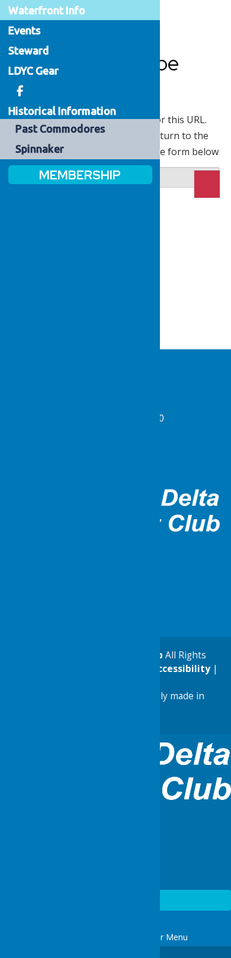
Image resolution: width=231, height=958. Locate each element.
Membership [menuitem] (80, 174)
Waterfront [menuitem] (46, 10)
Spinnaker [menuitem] (39, 149)
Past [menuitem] (60, 128)
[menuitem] (20, 91)
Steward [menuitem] (28, 50)
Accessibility (179, 669)
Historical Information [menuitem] (62, 111)
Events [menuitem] (24, 30)
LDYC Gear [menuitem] (33, 70)
